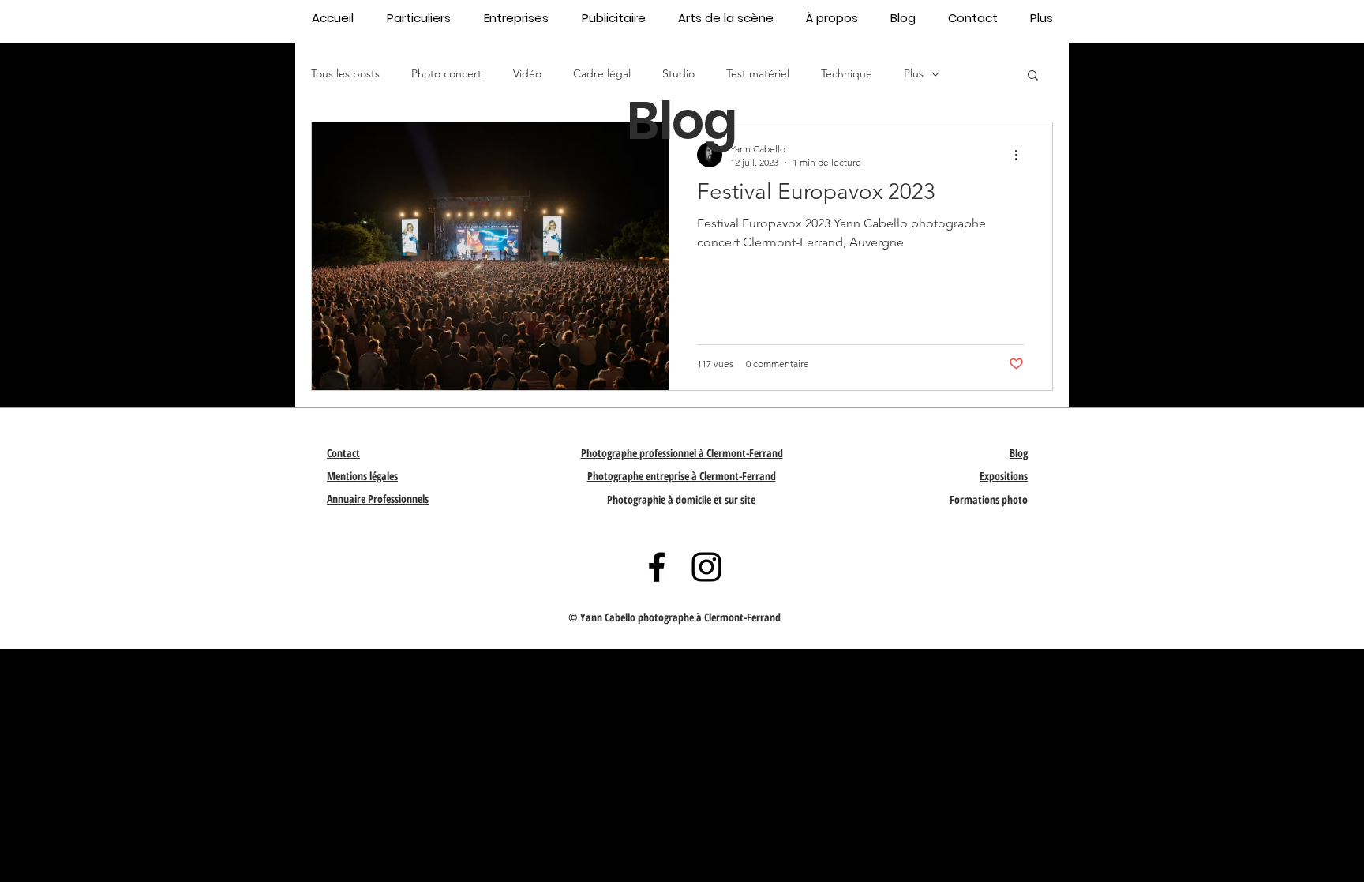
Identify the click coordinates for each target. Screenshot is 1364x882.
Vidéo (527, 73)
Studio (678, 73)
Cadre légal (602, 73)
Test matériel (757, 73)
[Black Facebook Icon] (656, 567)
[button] (1032, 76)
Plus (914, 73)
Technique (846, 73)
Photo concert (446, 73)
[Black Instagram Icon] (706, 567)
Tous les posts (345, 73)
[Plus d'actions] (1021, 154)
